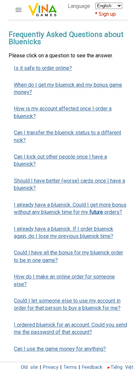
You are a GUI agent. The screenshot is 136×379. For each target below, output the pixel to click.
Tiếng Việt (122, 367)
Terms (70, 367)
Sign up (107, 14)
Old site (29, 367)
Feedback (92, 367)
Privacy (50, 367)
